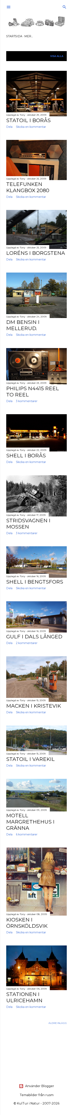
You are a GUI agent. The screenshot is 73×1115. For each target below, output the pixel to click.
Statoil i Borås (28, 120)
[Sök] (64, 6)
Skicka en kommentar (31, 127)
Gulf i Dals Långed (34, 636)
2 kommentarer (26, 643)
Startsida (14, 36)
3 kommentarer (26, 401)
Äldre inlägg (57, 1023)
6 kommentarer (26, 834)
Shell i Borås (26, 455)
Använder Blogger (39, 1086)
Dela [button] (9, 127)
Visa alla (56, 56)
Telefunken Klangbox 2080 (27, 187)
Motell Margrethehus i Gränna (30, 821)
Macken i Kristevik (33, 706)
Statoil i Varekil (30, 759)
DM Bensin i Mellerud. (23, 325)
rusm (49, 1095)
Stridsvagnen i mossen (28, 523)
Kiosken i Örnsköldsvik (26, 923)
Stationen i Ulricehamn (24, 997)
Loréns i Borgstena (35, 253)
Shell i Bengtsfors (34, 582)
